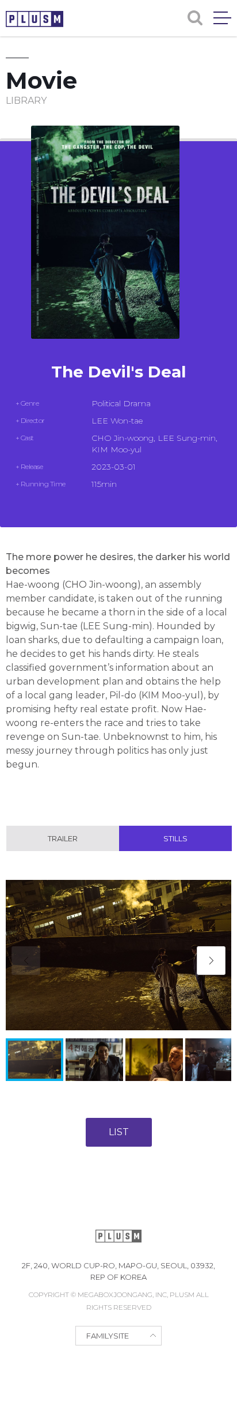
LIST (119, 1132)
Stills (175, 838)
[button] (211, 960)
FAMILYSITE (107, 1335)
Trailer (63, 838)
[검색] (195, 18)
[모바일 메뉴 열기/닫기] (222, 18)
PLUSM (34, 19)
